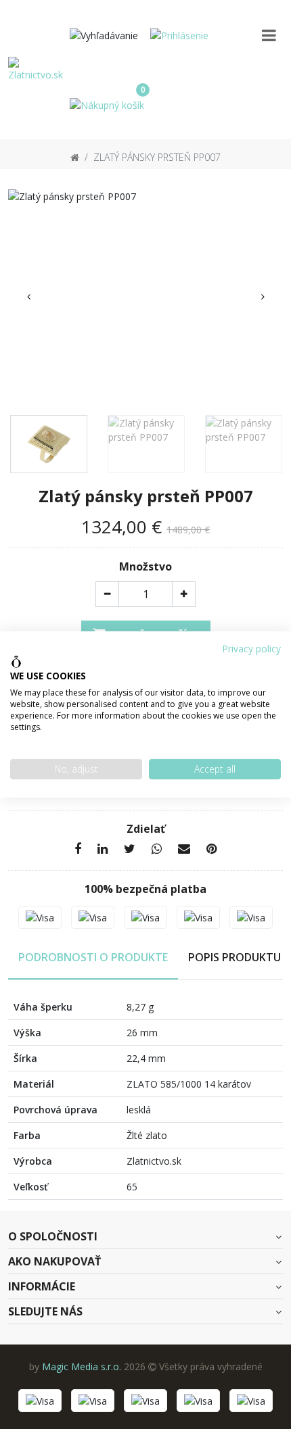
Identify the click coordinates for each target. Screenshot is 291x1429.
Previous (28, 297)
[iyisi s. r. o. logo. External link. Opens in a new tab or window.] (16, 662)
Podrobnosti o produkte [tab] (93, 957)
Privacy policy (251, 648)
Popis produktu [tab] (234, 957)
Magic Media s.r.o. (81, 1366)
